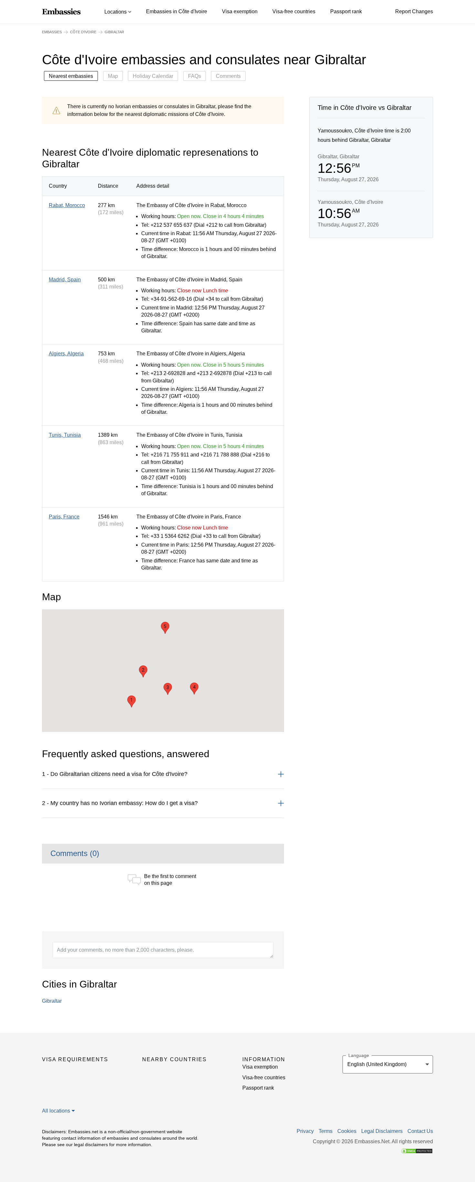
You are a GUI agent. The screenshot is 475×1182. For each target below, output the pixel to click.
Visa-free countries (293, 11)
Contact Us (420, 1131)
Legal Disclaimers (382, 1131)
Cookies (346, 1131)
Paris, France (64, 516)
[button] (131, 701)
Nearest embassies (71, 76)
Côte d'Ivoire (83, 32)
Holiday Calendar (153, 76)
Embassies (52, 32)
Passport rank (346, 11)
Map (113, 76)
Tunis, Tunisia (65, 435)
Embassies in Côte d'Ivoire (176, 11)
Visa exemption (240, 11)
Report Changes (414, 11)
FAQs (194, 76)
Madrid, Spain (65, 279)
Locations (116, 12)
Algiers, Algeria (66, 353)
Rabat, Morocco (67, 205)
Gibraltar (52, 1001)
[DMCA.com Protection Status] (417, 1151)
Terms (325, 1131)
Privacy (305, 1131)
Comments (228, 76)
